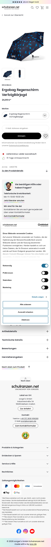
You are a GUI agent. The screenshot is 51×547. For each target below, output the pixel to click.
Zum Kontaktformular (25, 425)
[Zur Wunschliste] (37, 7)
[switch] (45, 273)
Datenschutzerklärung (18, 145)
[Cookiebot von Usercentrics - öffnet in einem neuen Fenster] (38, 225)
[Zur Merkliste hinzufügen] (45, 136)
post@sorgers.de (28, 421)
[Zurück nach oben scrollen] (28, 367)
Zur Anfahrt (25, 408)
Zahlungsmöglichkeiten (13, 480)
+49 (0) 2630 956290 (29, 418)
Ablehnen (25, 320)
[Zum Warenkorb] (42, 7)
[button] (25, 331)
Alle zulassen (25, 304)
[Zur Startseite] (11, 7)
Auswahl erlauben (25, 312)
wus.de (33, 544)
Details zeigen (38, 297)
